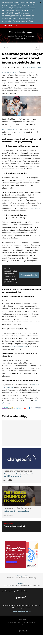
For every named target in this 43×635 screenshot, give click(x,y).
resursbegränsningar (10, 129)
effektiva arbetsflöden (18, 346)
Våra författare (22, 591)
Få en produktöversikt (29, 275)
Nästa (22, 584)
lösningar (21, 132)
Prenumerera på (21, 612)
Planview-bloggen (21, 32)
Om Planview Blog (8, 591)
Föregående (21, 577)
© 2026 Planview (21, 619)
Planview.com (10, 26)
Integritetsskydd (29, 622)
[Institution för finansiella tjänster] (18, 408)
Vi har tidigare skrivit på (11, 72)
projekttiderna (34, 208)
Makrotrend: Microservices (18, 509)
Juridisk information (14, 622)
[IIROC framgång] (11, 408)
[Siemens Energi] (5, 408)
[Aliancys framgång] (31, 408)
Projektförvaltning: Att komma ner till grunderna (18, 473)
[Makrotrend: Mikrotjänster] (21, 496)
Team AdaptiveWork (32, 67)
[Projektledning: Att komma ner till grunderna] (21, 458)
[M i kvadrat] (25, 408)
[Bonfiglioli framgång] (38, 408)
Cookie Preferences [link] (21, 625)
